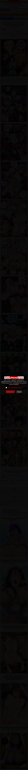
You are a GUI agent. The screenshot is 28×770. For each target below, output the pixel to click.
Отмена (19, 391)
